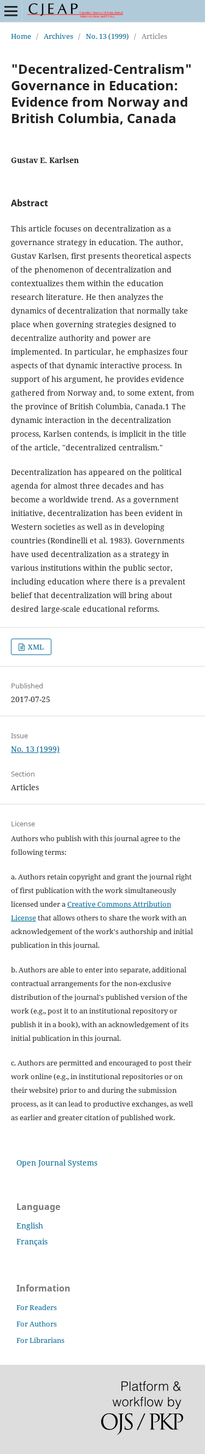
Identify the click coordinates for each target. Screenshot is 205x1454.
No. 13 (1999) (107, 36)
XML (35, 647)
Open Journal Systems (56, 1162)
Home (21, 36)
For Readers (36, 1307)
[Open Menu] (11, 11)
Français (32, 1241)
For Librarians (40, 1340)
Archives (58, 36)
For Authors (36, 1324)
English (29, 1225)
